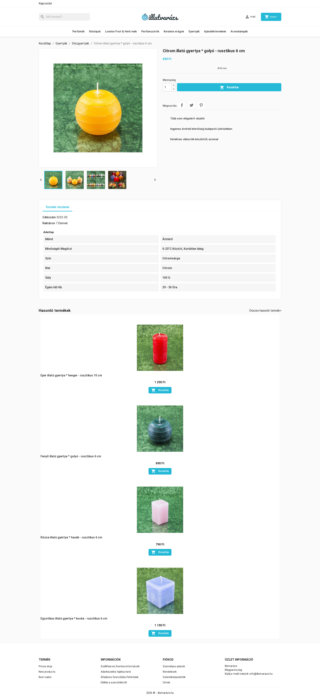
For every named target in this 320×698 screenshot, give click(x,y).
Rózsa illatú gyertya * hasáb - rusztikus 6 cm (71, 537)
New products (47, 671)
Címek (166, 682)
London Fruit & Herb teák (121, 31)
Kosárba (229, 87)
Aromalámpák (239, 31)
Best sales (45, 677)
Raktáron (48, 223)
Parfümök (78, 31)
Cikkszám (49, 217)
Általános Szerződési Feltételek (120, 677)
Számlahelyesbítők (174, 677)
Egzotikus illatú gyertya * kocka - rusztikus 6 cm (74, 618)
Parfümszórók (150, 31)
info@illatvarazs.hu (261, 673)
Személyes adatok (174, 666)
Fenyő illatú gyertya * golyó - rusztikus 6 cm (71, 456)
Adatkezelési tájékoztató (116, 671)
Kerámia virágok (174, 31)
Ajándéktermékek (215, 31)
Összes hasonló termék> (265, 310)
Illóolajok (95, 31)
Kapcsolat (45, 3)
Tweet (191, 105)
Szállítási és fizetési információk (120, 666)
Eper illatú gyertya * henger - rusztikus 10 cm (71, 375)
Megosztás (182, 105)
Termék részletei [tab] (57, 207)
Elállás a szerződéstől (114, 682)
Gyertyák (194, 31)
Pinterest (201, 105)
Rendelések (170, 671)
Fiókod (168, 659)
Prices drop (45, 666)
